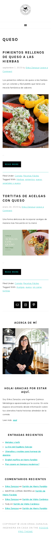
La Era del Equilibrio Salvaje (18, 446)
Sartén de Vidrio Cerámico (35, 499)
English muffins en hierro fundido (21, 459)
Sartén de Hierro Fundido (34, 486)
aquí (15, 420)
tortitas (6, 290)
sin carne (37, 287)
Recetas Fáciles (31, 175)
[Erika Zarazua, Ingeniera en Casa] (25, 19)
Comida (18, 175)
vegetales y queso (12, 183)
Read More (12, 164)
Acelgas (20, 287)
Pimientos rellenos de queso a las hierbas (23, 56)
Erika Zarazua (12, 486)
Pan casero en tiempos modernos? (22, 464)
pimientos (30, 179)
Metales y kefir (12, 442)
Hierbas (20, 179)
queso (39, 179)
